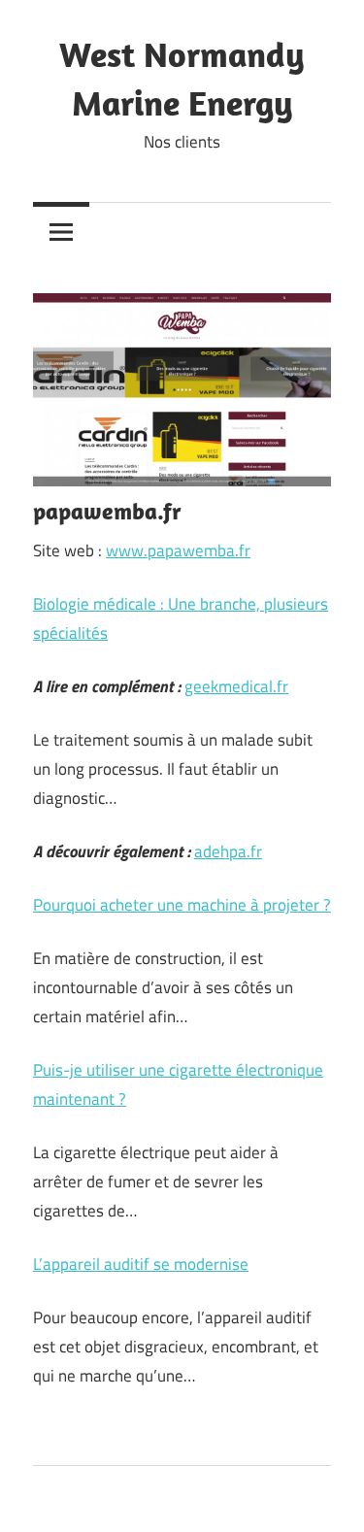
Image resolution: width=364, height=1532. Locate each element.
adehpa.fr (228, 851)
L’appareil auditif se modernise (140, 1264)
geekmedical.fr (236, 686)
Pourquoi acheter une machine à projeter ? (182, 904)
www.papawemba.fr (178, 550)
